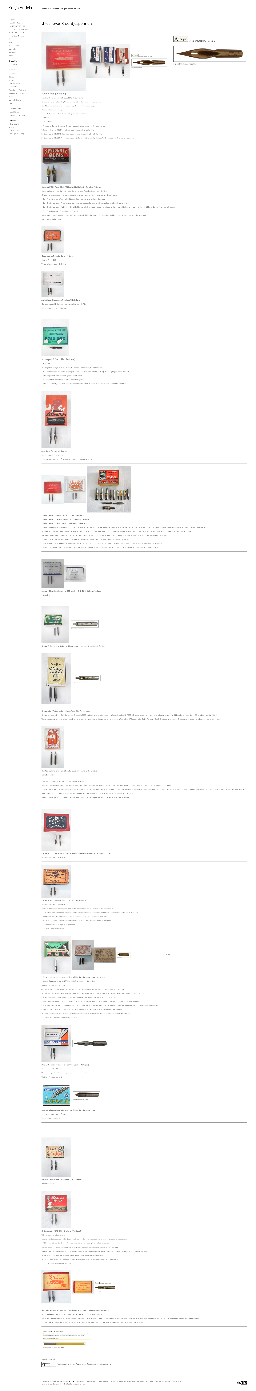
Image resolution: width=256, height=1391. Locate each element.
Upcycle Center (15, 100)
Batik (11, 42)
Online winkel (15, 108)
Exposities (13, 61)
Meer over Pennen (17, 36)
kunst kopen (14, 112)
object (12, 19)
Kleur (11, 97)
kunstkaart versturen (18, 115)
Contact (12, 120)
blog (11, 55)
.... (10, 16)
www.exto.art (69, 1381)
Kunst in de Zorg (16, 23)
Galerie (12, 70)
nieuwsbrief (14, 124)
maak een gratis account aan (67, 9)
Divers (11, 77)
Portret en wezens (17, 83)
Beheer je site (46, 9)
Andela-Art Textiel (16, 93)
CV (10, 39)
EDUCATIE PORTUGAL (19, 29)
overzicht (13, 64)
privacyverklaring (16, 134)
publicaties (13, 52)
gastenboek (14, 130)
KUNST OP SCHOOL (18, 26)
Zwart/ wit (13, 87)
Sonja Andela (20, 8)
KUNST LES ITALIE (16, 32)
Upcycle (12, 49)
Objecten (13, 74)
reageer (12, 127)
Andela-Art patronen (18, 90)
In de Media (14, 46)
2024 (11, 80)
